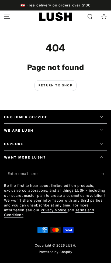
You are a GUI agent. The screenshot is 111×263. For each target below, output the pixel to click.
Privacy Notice (54, 210)
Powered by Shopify (55, 252)
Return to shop (55, 85)
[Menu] (7, 16)
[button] (90, 16)
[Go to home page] (55, 16)
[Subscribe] (104, 174)
